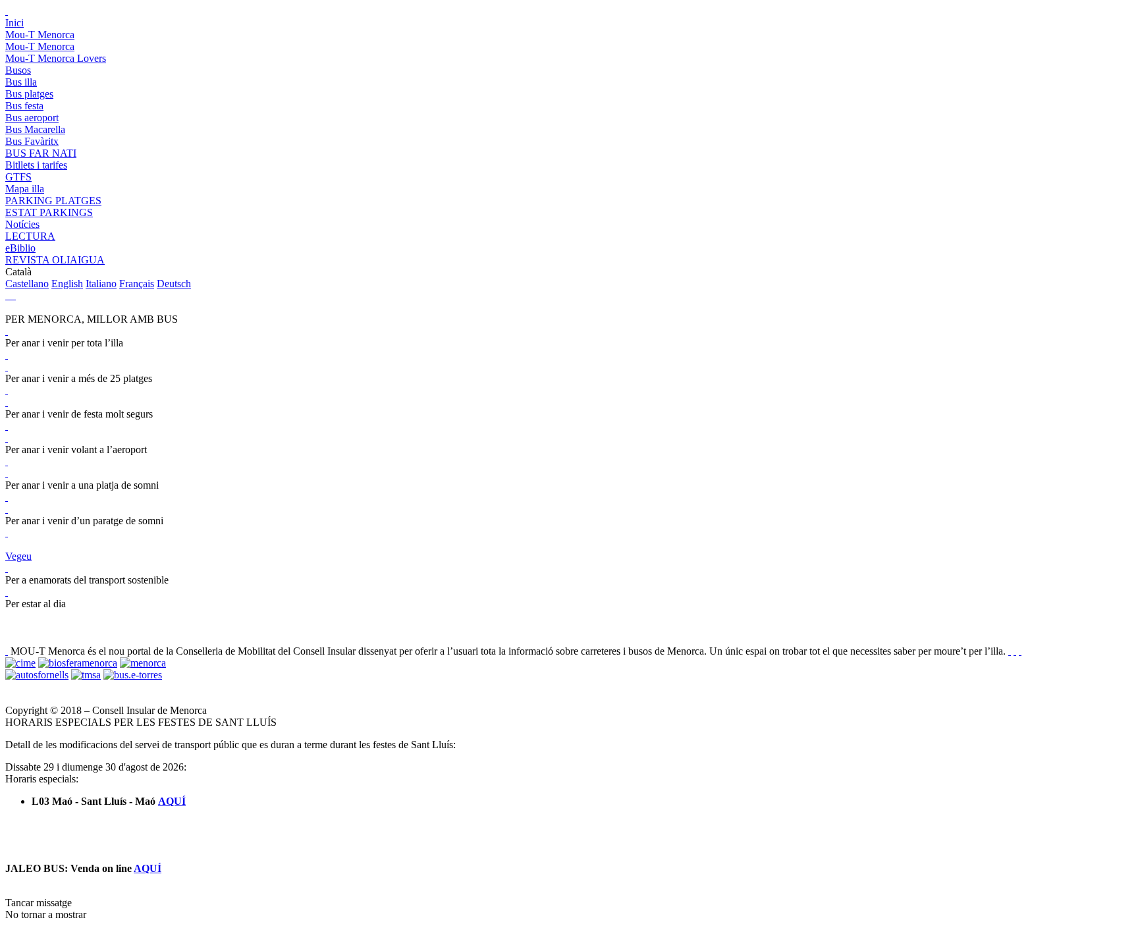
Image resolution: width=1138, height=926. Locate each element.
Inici (14, 22)
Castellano (27, 283)
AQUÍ (172, 801)
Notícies (22, 224)
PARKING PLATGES (53, 200)
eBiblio (20, 248)
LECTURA (30, 236)
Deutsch (174, 283)
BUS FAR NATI (40, 153)
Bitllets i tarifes (36, 165)
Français (136, 283)
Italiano (101, 283)
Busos (18, 70)
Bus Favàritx (32, 141)
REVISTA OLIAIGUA (55, 259)
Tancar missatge (38, 902)
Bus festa (24, 105)
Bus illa (21, 82)
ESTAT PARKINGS (49, 212)
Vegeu (18, 556)
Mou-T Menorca (39, 34)
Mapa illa (24, 188)
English (67, 283)
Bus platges (29, 93)
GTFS (18, 176)
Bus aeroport (32, 117)
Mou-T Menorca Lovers (55, 58)
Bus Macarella (35, 129)
